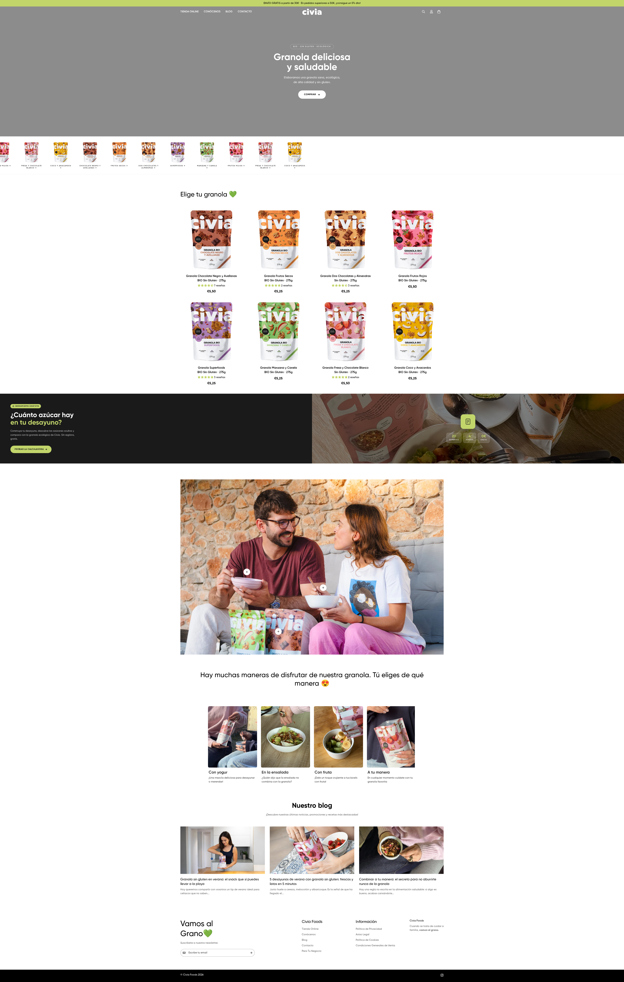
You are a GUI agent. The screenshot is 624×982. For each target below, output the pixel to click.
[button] (439, 11)
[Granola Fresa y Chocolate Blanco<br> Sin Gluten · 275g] (345, 331)
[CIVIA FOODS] (312, 12)
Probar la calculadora (29, 449)
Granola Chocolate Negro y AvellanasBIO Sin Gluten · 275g (211, 278)
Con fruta (323, 772)
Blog (229, 11)
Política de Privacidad (369, 929)
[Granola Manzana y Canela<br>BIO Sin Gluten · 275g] (278, 331)
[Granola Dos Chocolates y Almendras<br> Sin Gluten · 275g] (345, 240)
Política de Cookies (367, 940)
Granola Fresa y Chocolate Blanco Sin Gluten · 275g (345, 370)
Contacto (245, 11)
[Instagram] (442, 975)
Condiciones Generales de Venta (375, 945)
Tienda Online (189, 11)
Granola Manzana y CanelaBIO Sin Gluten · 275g (278, 370)
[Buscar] (423, 11)
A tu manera (379, 772)
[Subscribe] (251, 953)
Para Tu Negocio (311, 951)
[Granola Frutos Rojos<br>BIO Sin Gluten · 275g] (413, 240)
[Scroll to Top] (617, 964)
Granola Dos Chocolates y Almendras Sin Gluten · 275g (345, 278)
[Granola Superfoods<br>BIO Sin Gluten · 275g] (211, 331)
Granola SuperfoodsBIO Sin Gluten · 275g (211, 370)
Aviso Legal (362, 934)
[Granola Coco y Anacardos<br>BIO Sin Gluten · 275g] (413, 331)
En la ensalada (275, 772)
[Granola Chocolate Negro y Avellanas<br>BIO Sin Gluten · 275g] (211, 240)
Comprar (310, 94)
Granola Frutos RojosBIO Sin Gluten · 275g (412, 278)
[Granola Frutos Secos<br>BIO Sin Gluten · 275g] (278, 240)
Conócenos (212, 11)
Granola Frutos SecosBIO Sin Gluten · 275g (278, 278)
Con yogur (218, 772)
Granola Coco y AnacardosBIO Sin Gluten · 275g (412, 370)
